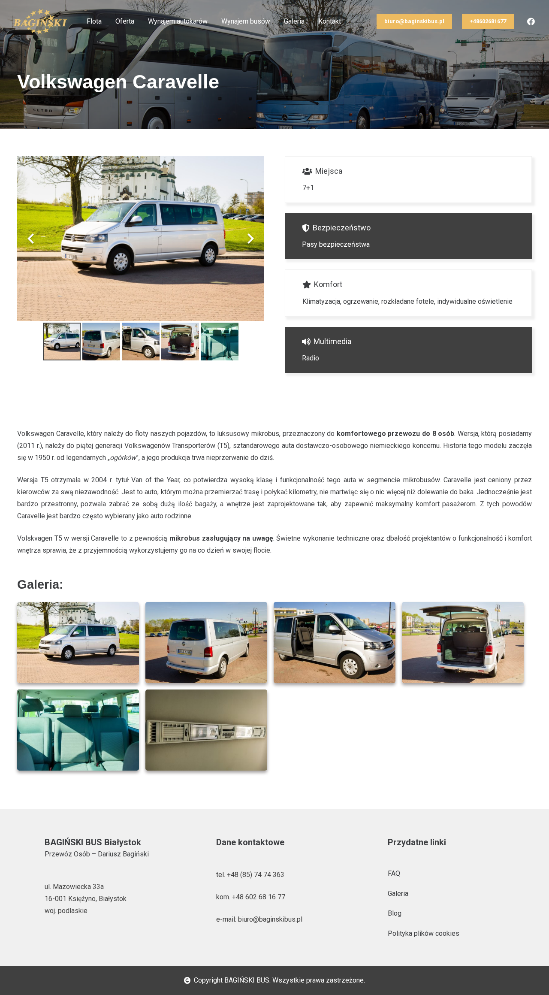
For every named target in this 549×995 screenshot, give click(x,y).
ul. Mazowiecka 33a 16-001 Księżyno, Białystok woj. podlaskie (86, 899)
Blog (394, 913)
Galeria (398, 893)
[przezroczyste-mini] (40, 21)
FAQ (394, 873)
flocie (261, 550)
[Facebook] (531, 21)
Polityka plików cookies (423, 933)
